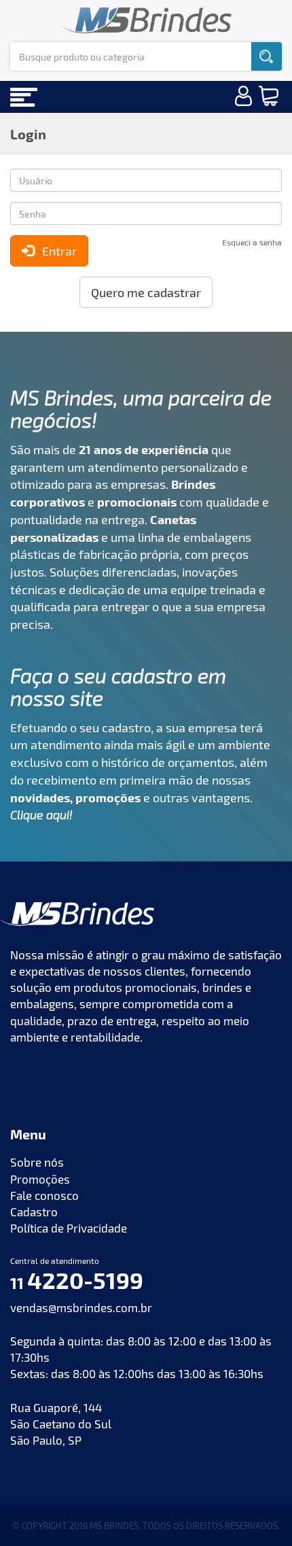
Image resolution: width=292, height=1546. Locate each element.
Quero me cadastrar (146, 292)
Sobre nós (37, 1162)
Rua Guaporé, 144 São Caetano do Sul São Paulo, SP (60, 1424)
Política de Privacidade (68, 1228)
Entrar (55, 250)
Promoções (40, 1179)
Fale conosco (44, 1195)
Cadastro (34, 1211)
